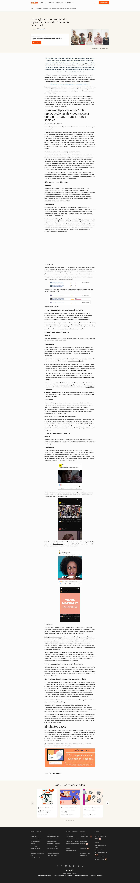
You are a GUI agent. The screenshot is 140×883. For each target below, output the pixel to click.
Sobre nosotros (83, 834)
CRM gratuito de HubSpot (36, 838)
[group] (47, 803)
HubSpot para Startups (100, 856)
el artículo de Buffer (58, 645)
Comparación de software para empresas (72, 847)
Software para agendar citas (53, 853)
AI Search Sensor (69, 836)
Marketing (38, 8)
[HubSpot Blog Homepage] (34, 3)
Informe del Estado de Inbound (66, 65)
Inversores (83, 843)
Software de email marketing (53, 836)
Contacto (82, 850)
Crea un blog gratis (35, 846)
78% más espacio (58, 544)
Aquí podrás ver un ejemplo (75, 361)
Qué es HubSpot (34, 834)
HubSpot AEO (33, 836)
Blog (81, 846)
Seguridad (69, 875)
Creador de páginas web (52, 838)
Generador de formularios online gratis (37, 854)
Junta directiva (83, 841)
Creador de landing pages (52, 846)
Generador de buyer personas (72, 841)
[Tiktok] (83, 866)
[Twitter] (70, 866)
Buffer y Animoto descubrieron (53, 637)
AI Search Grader (69, 834)
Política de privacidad (59, 875)
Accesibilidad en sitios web (81, 875)
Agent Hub (33, 843)
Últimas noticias (83, 855)
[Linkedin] (74, 866)
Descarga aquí (36, 42)
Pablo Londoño (41, 29)
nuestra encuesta (51, 87)
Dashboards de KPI (51, 850)
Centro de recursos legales (44, 875)
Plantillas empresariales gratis (72, 843)
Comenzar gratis (104, 2)
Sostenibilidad (84, 848)
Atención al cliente (99, 834)
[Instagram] (61, 866)
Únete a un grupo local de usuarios (100, 837)
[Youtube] (66, 866)
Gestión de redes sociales (36, 857)
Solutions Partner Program (100, 850)
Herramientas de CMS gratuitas (53, 843)
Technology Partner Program (101, 853)
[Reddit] (78, 866)
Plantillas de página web (71, 850)
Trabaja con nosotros (86, 836)
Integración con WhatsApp (52, 848)
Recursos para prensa (85, 853)
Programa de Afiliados (101, 859)
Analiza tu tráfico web (51, 834)
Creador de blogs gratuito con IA (37, 850)
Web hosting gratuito (35, 841)
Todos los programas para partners (100, 846)
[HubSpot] (70, 870)
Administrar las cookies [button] (96, 875)
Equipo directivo (83, 838)
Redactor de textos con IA (52, 841)
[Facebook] (57, 866)
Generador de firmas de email (72, 838)
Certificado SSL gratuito (52, 855)
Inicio (32, 8)
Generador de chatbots (35, 848)
